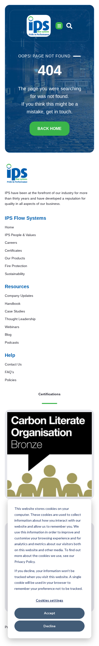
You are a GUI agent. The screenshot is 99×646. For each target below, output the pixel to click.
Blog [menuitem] (8, 334)
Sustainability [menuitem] (15, 274)
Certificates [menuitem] (13, 250)
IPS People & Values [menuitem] (20, 235)
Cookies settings (49, 600)
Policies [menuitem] (10, 380)
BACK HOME (49, 129)
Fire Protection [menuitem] (16, 266)
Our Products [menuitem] (15, 258)
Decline (49, 626)
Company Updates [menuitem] (19, 296)
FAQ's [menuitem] (9, 372)
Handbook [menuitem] (12, 303)
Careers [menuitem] (11, 242)
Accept (49, 613)
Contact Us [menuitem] (13, 364)
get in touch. (59, 111)
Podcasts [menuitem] (12, 342)
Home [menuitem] (9, 227)
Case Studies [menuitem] (15, 311)
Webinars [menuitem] (12, 327)
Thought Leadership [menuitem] (20, 319)
